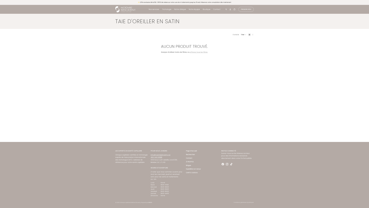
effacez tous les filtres (199, 52)
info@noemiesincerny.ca (160, 155)
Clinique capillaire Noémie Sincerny (130, 202)
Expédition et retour (193, 169)
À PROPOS (190, 162)
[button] (243, 35)
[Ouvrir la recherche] (226, 9)
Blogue (188, 165)
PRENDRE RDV (246, 9)
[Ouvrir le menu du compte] (230, 9)
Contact (189, 158)
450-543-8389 (156, 157)
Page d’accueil (191, 151)
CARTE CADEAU (192, 173)
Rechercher (190, 154)
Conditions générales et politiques (244, 202)
